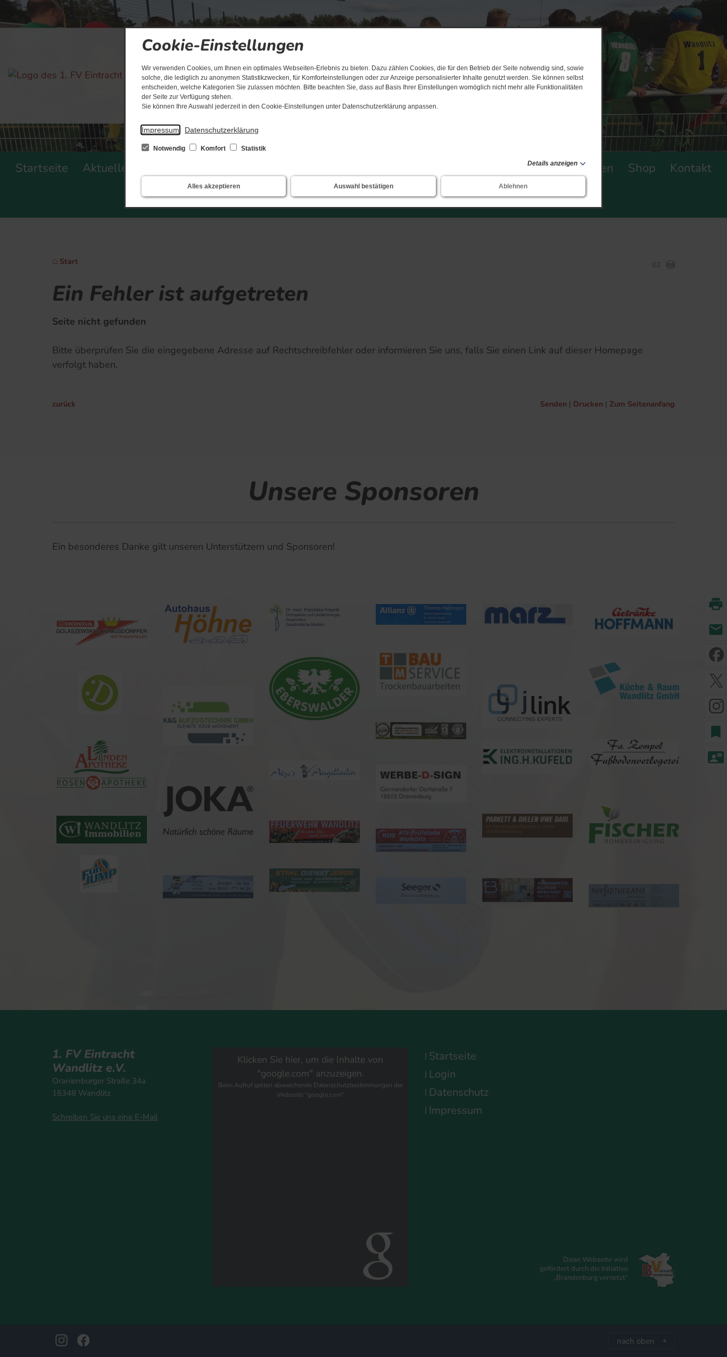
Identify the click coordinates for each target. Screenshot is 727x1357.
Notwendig (169, 148)
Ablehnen (513, 186)
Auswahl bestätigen (363, 186)
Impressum (160, 130)
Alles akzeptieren (213, 186)
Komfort (213, 148)
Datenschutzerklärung (222, 130)
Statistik (252, 148)
